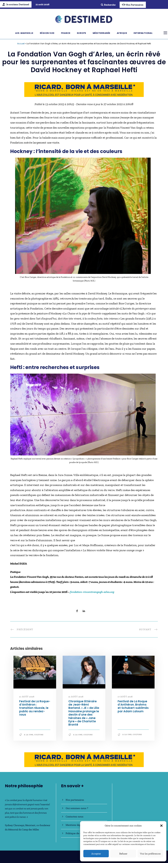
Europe (81, 33)
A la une (28, 735)
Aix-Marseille (24, 33)
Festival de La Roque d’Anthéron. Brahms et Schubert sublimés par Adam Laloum (133, 706)
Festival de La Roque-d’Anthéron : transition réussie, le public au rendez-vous (34, 708)
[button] (161, 825)
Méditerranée (101, 33)
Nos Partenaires (134, 4)
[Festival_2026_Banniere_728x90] (84, 89)
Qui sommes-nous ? (77, 808)
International (143, 33)
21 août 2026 (26, 697)
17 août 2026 (125, 697)
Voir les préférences (150, 853)
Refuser (123, 853)
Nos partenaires (75, 799)
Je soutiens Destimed (17, 4)
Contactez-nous (74, 816)
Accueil (21, 43)
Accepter (96, 853)
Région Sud (47, 33)
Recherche (110, 4)
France (65, 33)
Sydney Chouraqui (14, 825)
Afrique (122, 33)
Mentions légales (75, 824)
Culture (38, 735)
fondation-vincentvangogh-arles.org (92, 592)
